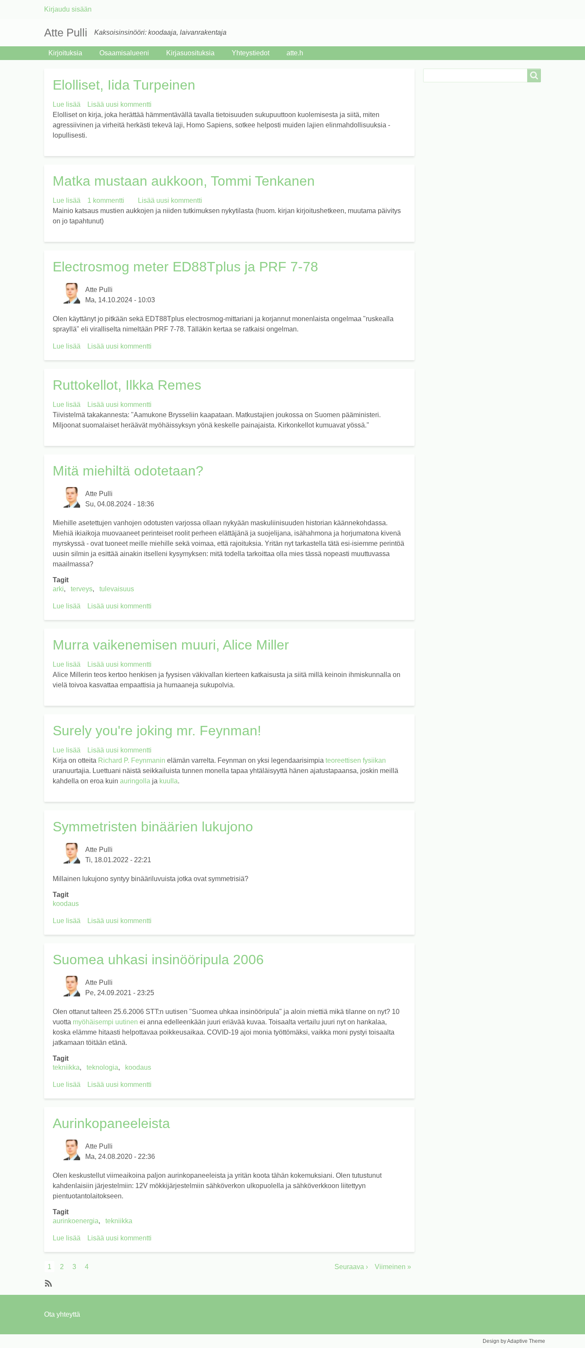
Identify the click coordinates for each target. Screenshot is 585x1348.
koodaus (66, 903)
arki (58, 589)
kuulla (168, 781)
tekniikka (66, 1067)
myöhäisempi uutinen (105, 1022)
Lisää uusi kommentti (119, 104)
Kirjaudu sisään (68, 9)
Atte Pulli (65, 32)
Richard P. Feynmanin (131, 760)
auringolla (135, 781)
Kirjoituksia (65, 53)
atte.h (295, 53)
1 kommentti (105, 200)
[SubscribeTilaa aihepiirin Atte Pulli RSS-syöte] (47, 1282)
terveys (82, 589)
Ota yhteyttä (62, 1314)
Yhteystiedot (250, 53)
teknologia (102, 1067)
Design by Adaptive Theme (514, 1341)
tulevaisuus (116, 589)
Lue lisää (67, 104)
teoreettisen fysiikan (355, 760)
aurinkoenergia (75, 1221)
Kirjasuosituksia (190, 53)
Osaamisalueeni (124, 53)
